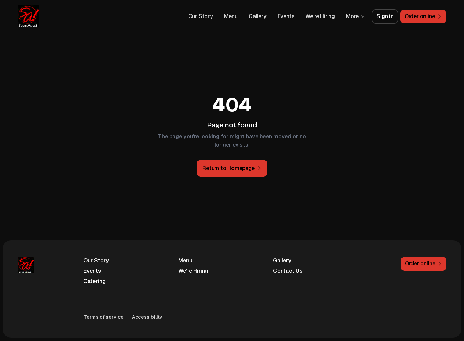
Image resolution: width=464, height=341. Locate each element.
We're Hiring (320, 16)
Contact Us (288, 270)
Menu (231, 16)
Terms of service (103, 317)
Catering (94, 281)
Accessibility (147, 317)
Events (286, 16)
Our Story (200, 16)
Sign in (385, 16)
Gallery (258, 16)
